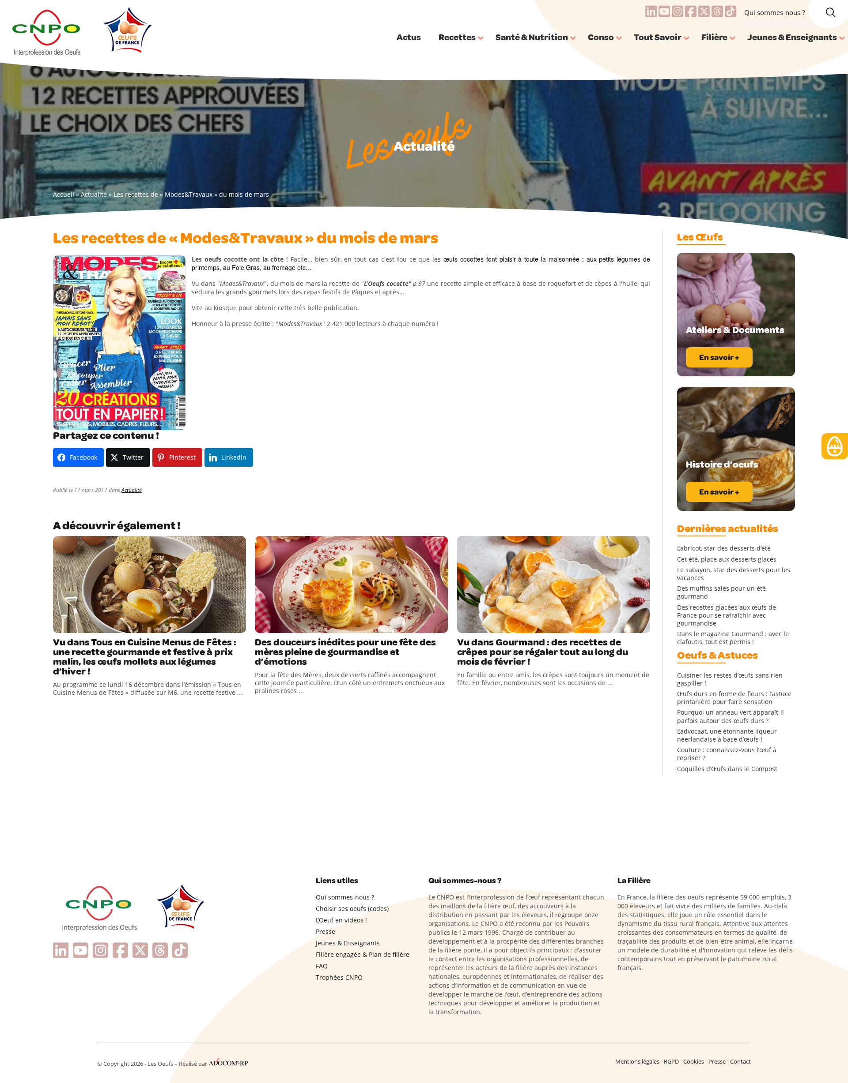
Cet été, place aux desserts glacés (726, 559)
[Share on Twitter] (79, 624)
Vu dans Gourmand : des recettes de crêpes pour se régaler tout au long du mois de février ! (542, 652)
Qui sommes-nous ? (774, 12)
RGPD (671, 1061)
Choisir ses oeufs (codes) (352, 908)
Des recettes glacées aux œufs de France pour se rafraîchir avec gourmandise (726, 615)
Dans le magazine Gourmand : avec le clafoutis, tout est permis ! (733, 638)
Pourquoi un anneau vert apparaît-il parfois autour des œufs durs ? (730, 716)
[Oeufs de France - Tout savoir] (126, 31)
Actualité (94, 194)
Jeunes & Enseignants (348, 943)
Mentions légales (637, 1061)
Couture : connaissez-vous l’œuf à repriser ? (726, 754)
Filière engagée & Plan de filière (362, 954)
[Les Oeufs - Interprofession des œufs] (47, 31)
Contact (740, 1061)
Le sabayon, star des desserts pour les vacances (733, 574)
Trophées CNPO (339, 977)
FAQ (322, 966)
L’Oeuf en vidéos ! (341, 920)
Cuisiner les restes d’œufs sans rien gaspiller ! (730, 679)
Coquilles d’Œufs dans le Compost (727, 769)
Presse (325, 931)
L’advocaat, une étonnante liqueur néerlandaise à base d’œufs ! (727, 735)
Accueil (63, 194)
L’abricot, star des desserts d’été (724, 548)
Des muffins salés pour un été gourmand (721, 592)
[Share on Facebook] (61, 624)
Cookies (693, 1061)
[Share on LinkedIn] (97, 624)
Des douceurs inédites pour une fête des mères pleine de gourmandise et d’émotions (345, 652)
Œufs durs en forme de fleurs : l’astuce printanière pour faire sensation (734, 698)
